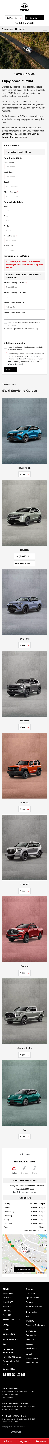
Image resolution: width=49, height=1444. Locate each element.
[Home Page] (24, 7)
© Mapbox (41, 1272)
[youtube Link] (13, 1374)
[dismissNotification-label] (43, 1419)
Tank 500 (7, 1315)
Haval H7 (7, 1306)
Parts (28, 1316)
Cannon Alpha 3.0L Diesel (11, 1363)
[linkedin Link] (18, 1374)
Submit (9, 369)
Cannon (6, 1329)
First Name (9, 162)
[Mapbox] (9, 1271)
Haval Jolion (8, 1293)
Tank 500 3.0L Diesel (12, 1357)
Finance (29, 1302)
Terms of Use (32, 1362)
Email (7, 182)
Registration (10, 236)
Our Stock (30, 1293)
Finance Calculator (34, 1306)
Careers (29, 1344)
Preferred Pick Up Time (15, 312)
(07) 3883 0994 (12, 1409)
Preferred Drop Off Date (15, 282)
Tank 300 (7, 1310)
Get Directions (23, 1269)
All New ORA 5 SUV (11, 1319)
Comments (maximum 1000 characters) (21, 328)
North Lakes (24, 1154)
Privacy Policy (32, 1358)
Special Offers (32, 1297)
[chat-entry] (41, 1433)
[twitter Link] (9, 1374)
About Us (30, 1339)
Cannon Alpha (9, 1334)
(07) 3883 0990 (27, 1189)
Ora (4, 1344)
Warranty (30, 1320)
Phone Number (11, 192)
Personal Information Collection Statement (24, 357)
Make (6, 216)
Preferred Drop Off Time (15, 292)
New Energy (31, 1348)
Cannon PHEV (9, 1369)
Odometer (8, 245)
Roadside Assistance (35, 1325)
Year (6, 206)
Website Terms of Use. (17, 364)
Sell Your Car (12, 18)
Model (6, 226)
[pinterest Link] (23, 1374)
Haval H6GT (8, 1302)
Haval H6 (7, 1297)
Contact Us (31, 1335)
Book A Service (32, 17)
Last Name (9, 172)
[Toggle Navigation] (45, 29)
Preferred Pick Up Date (14, 302)
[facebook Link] (4, 1374)
